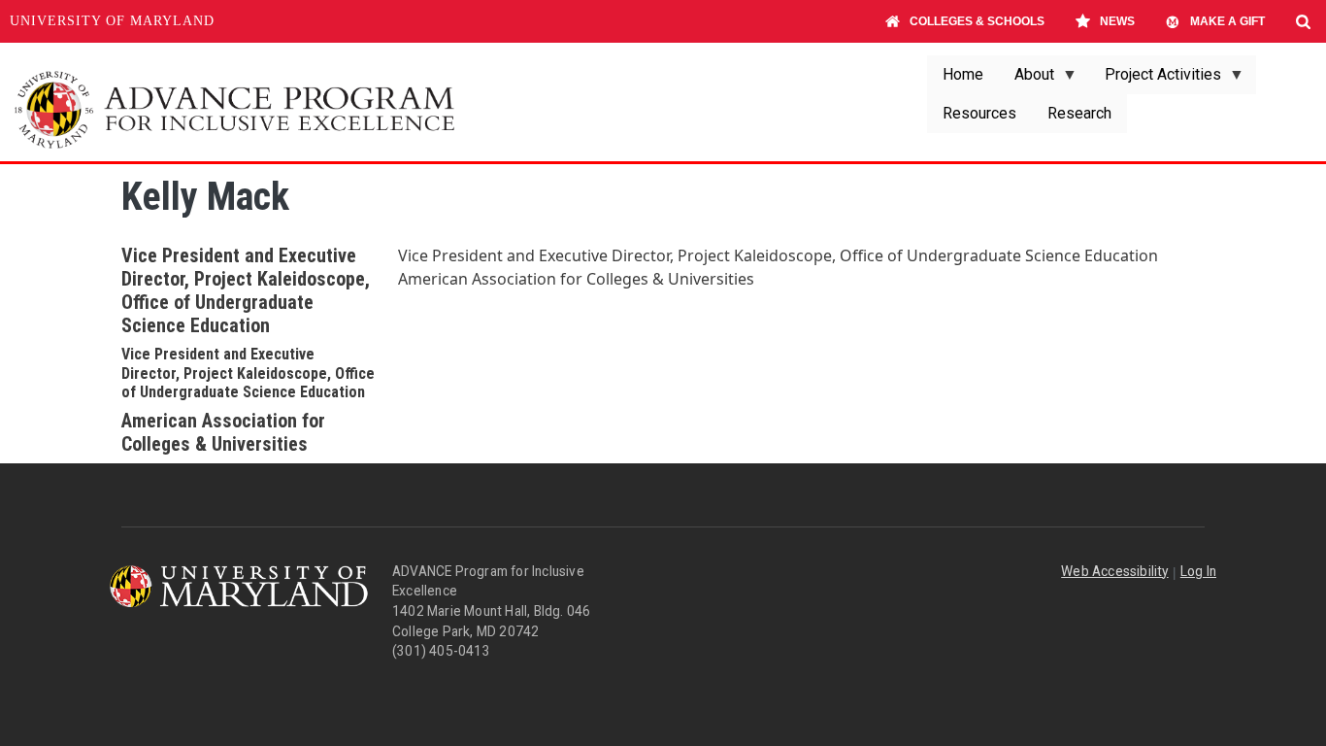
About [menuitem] (1026, 79)
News (1117, 21)
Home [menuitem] (963, 74)
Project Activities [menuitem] (1155, 79)
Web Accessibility (1114, 571)
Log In (1198, 571)
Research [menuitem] (1079, 113)
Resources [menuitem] (979, 113)
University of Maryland (112, 21)
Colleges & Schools (977, 21)
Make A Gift (1227, 21)
